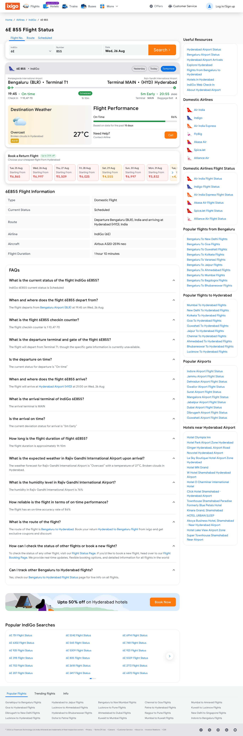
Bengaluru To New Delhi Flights (207, 239)
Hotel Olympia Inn (199, 437)
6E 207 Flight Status (21, 673)
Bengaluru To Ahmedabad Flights (208, 270)
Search (160, 49)
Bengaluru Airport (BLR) (56, 307)
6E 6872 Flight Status (135, 673)
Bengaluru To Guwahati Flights (207, 249)
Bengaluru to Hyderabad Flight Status (53, 577)
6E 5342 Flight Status (78, 635)
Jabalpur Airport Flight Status (206, 402)
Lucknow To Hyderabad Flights (207, 351)
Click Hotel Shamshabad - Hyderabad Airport (204, 493)
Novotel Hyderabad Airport (205, 452)
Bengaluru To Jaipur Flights (204, 264)
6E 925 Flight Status (21, 650)
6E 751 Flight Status (20, 635)
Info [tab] (65, 693)
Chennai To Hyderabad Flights (206, 336)
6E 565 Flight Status (78, 642)
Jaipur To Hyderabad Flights (205, 330)
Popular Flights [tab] (16, 693)
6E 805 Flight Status (78, 657)
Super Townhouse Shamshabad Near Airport (207, 537)
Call (170, 135)
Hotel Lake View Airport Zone (206, 530)
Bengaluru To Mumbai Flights (206, 275)
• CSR (164, 730)
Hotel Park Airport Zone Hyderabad (210, 442)
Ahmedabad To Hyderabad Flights (209, 341)
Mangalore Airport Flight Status (207, 397)
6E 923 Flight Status (134, 650)
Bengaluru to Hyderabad (57, 529)
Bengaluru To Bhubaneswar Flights (209, 285)
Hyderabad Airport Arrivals (205, 59)
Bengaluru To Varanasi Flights (206, 259)
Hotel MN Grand (197, 467)
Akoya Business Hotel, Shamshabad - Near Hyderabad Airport (210, 522)
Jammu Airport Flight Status (205, 376)
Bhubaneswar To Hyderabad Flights (210, 346)
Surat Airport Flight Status (204, 391)
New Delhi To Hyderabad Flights (208, 310)
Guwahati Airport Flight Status (207, 417)
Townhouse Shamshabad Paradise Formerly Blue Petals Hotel (209, 503)
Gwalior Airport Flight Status (206, 386)
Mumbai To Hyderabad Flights (206, 305)
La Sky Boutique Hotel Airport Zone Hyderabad (210, 460)
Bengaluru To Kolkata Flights (205, 254)
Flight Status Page (84, 553)
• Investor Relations (152, 730)
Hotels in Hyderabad (200, 79)
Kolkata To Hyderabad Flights (206, 315)
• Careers (111, 730)
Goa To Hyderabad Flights (204, 320)
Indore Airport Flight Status (205, 371)
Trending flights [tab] (45, 693)
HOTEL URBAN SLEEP (200, 515)
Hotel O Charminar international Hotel (208, 484)
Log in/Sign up (225, 6)
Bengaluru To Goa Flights (203, 244)
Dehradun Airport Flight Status (207, 381)
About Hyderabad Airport (204, 89)
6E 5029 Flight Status (135, 657)
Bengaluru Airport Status (203, 54)
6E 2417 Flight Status (78, 673)
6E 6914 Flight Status (135, 635)
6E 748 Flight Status (134, 642)
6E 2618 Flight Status (78, 665)
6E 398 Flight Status (21, 657)
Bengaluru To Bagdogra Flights (207, 280)
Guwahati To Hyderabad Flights (207, 325)
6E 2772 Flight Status (135, 665)
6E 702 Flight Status (21, 665)
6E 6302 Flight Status (21, 642)
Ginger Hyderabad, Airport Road (208, 447)
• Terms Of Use (100, 730)
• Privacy (88, 730)
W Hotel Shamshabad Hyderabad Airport (209, 474)
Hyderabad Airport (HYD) (55, 386)
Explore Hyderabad (199, 64)
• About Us (138, 730)
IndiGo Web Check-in (201, 84)
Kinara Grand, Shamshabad (205, 510)
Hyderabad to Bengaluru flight (118, 529)
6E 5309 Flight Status (78, 650)
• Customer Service (125, 730)
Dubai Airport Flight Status (204, 407)
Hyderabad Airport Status (204, 49)
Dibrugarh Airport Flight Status (207, 412)
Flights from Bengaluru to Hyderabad (203, 72)
